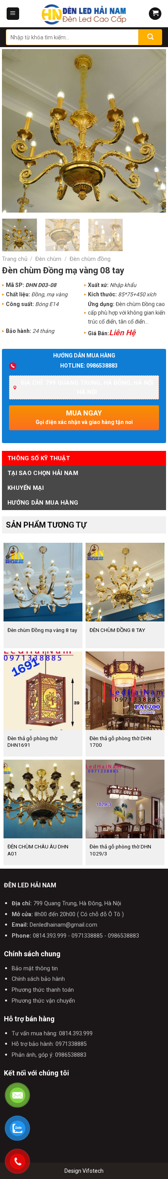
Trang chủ (14, 258)
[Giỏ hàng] (155, 13)
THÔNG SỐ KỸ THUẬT (38, 458)
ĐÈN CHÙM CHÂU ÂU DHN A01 (37, 850)
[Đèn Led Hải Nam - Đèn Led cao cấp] (84, 13)
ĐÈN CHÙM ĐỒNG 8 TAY (117, 630)
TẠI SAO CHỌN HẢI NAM (42, 473)
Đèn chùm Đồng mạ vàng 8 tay (42, 630)
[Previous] (15, 130)
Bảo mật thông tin (35, 968)
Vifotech (93, 1171)
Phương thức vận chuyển (43, 1001)
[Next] (153, 130)
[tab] (84, 458)
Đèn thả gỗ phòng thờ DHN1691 (32, 741)
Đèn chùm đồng (90, 258)
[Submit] (150, 37)
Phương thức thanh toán (43, 990)
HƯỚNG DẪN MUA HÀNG (42, 502)
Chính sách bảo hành (38, 979)
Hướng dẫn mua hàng (84, 355)
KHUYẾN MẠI (25, 487)
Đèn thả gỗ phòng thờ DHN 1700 (120, 741)
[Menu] (13, 13)
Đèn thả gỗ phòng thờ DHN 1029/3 (120, 850)
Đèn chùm (48, 258)
